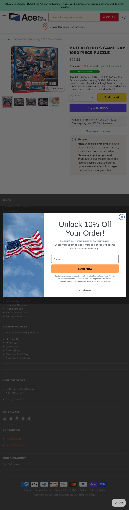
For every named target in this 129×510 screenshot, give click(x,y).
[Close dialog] (122, 217)
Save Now (85, 268)
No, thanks (85, 290)
